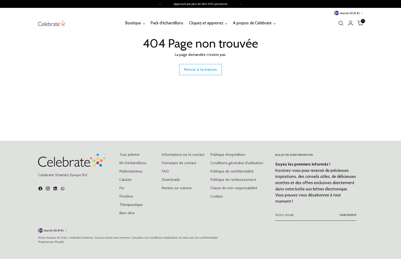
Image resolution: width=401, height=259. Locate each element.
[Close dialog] (287, 67)
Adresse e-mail (193, 155)
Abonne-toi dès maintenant (231, 187)
